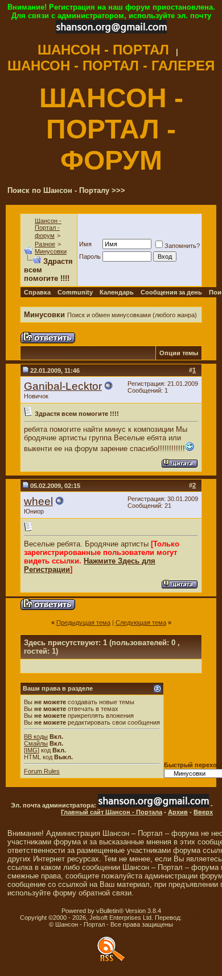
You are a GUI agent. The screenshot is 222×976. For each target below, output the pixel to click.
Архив (178, 812)
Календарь (117, 292)
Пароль (90, 256)
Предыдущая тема (83, 622)
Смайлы (36, 743)
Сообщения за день (171, 292)
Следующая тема (141, 622)
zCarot (192, 917)
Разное (45, 244)
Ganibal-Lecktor (63, 386)
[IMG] (31, 750)
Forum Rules (42, 771)
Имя (85, 244)
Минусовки (51, 251)
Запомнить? (182, 245)
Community (75, 292)
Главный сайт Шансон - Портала (111, 812)
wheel (38, 501)
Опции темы (178, 353)
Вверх (203, 812)
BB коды (36, 736)
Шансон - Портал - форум (48, 228)
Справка (37, 292)
